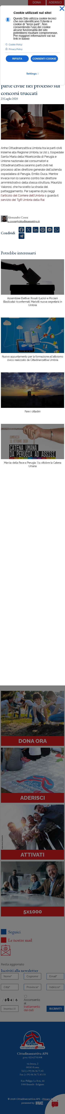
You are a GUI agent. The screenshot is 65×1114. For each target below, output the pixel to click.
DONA (37, 2)
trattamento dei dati (32, 1008)
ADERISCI (55, 2)
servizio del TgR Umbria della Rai (22, 199)
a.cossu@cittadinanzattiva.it (24, 221)
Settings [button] (32, 73)
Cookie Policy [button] (15, 44)
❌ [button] (61, 8)
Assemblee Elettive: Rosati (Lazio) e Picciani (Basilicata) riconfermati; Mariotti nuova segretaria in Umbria (32, 302)
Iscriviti (55, 1008)
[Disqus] (32, 533)
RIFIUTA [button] (17, 58)
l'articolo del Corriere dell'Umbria (22, 195)
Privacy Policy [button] (15, 49)
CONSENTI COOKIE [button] (44, 58)
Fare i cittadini (32, 411)
